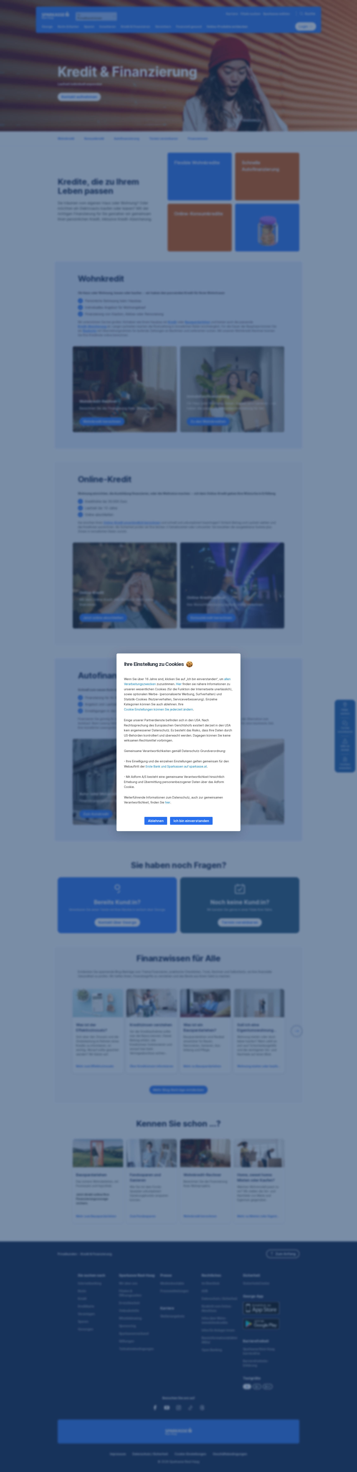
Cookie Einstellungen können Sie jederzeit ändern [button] (158, 709)
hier (167, 802)
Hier (179, 684)
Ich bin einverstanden (191, 821)
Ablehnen (156, 821)
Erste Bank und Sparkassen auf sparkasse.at (176, 766)
